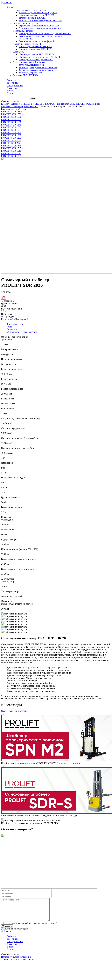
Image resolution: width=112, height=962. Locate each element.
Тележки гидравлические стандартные (38, 12)
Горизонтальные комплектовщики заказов (40, 28)
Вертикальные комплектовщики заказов (39, 25)
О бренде (11, 80)
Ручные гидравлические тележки (29, 10)
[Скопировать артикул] (3, 298)
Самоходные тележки (23, 31)
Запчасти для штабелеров (31, 65)
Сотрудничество (15, 85)
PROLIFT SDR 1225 (11, 132)
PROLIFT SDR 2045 (11, 143)
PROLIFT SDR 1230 (11, 135)
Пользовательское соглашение (16, 957)
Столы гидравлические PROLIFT (35, 46)
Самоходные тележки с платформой (37, 41)
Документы (13, 88)
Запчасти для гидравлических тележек (38, 67)
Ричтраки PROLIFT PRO (25, 75)
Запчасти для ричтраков (30, 72)
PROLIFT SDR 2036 (11, 140)
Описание (12, 329)
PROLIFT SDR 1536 (11, 117)
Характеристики (15, 324)
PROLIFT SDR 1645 (11, 119)
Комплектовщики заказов (25, 23)
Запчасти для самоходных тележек (36, 70)
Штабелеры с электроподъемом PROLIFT (39, 57)
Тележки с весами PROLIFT (33, 18)
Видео (10, 90)
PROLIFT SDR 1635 (11, 130)
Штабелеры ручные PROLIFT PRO (36, 54)
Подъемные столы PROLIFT (27, 44)
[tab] (59, 324)
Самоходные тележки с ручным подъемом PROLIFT (45, 33)
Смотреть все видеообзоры (14, 711)
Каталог (11, 7)
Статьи (10, 93)
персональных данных (44, 923)
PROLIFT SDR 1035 (11, 156)
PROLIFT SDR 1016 (11, 151)
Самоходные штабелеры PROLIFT (36, 59)
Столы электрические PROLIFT (35, 49)
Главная (5, 104)
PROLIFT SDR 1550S (12, 111)
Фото (9, 326)
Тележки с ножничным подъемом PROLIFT (40, 20)
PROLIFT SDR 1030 (11, 153)
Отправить (7, 926)
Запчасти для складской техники (29, 62)
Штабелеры (18, 51)
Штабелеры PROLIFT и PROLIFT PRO (30, 104)
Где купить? (7, 319)
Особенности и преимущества (22, 332)
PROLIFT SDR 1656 (11, 122)
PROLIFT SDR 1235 (11, 138)
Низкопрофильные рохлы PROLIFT (36, 15)
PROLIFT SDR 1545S (12, 148)
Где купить (12, 83)
